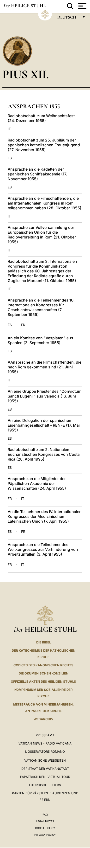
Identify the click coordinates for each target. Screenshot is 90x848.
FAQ (45, 814)
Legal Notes (45, 821)
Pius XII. (25, 74)
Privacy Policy (45, 834)
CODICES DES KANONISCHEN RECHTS (43, 665)
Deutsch (68, 18)
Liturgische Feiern (45, 785)
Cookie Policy (45, 828)
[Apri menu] (81, 6)
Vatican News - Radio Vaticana (45, 743)
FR (23, 325)
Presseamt (45, 735)
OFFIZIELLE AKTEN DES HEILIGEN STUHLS (43, 681)
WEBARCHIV (44, 719)
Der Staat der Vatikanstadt (45, 769)
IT (9, 129)
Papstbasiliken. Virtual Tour (45, 777)
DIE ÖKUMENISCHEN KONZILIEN (43, 673)
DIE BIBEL (43, 642)
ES (10, 158)
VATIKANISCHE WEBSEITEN (45, 760)
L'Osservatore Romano (45, 751)
